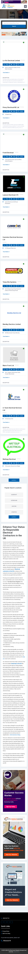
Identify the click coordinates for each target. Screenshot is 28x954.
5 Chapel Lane (8, 114)
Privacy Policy (6, 931)
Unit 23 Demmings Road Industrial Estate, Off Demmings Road (13, 289)
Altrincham (14, 500)
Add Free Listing (6, 933)
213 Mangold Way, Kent (10, 248)
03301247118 (6, 918)
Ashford (14, 506)
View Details (6, 72)
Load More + (14, 480)
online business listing (15, 734)
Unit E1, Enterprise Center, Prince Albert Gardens (12, 68)
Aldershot (14, 494)
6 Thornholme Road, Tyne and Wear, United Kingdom (13, 160)
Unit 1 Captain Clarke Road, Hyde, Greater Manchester (12, 373)
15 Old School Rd (9, 418)
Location (21, 64)
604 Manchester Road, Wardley (12, 332)
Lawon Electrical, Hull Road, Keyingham (11, 202)
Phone (7, 64)
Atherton (14, 512)
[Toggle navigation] (25, 6)
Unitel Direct (16, 951)
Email (14, 64)
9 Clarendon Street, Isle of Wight (12, 466)
